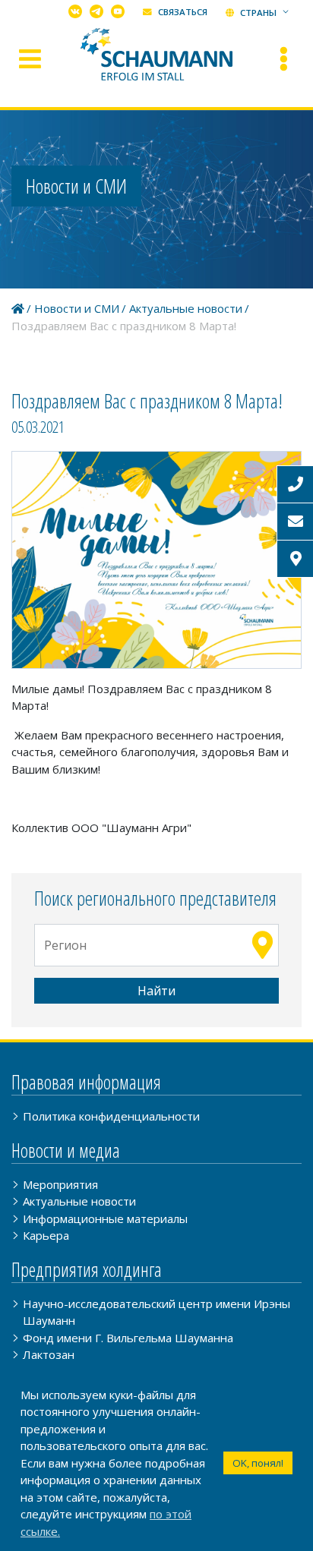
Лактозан (48, 1354)
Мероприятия (60, 1184)
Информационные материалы (105, 1218)
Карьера (46, 1235)
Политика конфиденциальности (111, 1116)
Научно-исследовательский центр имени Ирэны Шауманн (156, 1312)
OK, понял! (257, 1463)
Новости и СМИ (76, 308)
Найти (156, 990)
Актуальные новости (185, 308)
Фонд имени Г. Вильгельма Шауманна (128, 1337)
